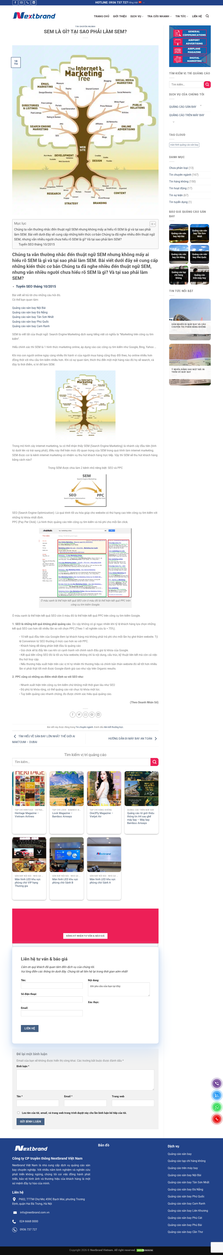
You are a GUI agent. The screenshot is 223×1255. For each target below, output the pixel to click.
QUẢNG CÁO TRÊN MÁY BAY (186, 115)
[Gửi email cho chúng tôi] (21, 2)
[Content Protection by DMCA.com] (145, 1250)
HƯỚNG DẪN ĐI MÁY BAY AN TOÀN (130, 738)
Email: (24, 1008)
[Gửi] (155, 762)
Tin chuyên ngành (85, 26)
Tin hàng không (179, 181)
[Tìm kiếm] (207, 16)
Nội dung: (93, 980)
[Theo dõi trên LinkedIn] (34, 2)
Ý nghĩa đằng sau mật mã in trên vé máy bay (188, 370)
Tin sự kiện (176, 195)
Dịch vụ (135, 16)
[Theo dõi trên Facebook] (15, 2)
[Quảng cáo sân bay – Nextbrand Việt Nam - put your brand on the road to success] (34, 15)
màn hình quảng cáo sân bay (184, 144)
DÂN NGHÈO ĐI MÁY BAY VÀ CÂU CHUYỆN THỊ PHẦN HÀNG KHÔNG (189, 325)
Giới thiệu (120, 16)
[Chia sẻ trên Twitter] (79, 715)
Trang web (118, 1096)
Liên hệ (197, 16)
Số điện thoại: (29, 994)
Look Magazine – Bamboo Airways (62, 815)
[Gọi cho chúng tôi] (27, 2)
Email (68, 1096)
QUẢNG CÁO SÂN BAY (182, 106)
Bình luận (23, 1066)
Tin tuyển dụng (178, 202)
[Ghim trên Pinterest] (92, 715)
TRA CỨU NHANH (158, 16)
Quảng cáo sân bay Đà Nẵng (30, 312)
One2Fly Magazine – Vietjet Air (101, 815)
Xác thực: (93, 1002)
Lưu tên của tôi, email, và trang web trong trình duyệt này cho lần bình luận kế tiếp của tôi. (74, 1113)
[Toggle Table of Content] (151, 224)
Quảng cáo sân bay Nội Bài (29, 308)
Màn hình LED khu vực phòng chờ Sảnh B (65, 881)
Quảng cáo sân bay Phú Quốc (30, 321)
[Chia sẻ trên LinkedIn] (98, 715)
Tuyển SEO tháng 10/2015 (37, 244)
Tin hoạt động (178, 188)
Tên (20, 1096)
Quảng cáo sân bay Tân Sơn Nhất (33, 317)
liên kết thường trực (113, 727)
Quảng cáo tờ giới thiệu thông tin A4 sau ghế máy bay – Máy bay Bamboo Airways (140, 818)
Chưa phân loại (178, 168)
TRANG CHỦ (101, 16)
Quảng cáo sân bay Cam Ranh (31, 326)
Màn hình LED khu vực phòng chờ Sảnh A (103, 881)
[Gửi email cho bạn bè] (86, 715)
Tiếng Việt (133, 2)
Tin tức (180, 16)
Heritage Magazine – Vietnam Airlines (27, 815)
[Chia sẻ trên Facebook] (73, 715)
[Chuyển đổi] (200, 105)
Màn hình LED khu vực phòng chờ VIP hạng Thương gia (28, 883)
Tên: (23, 980)
